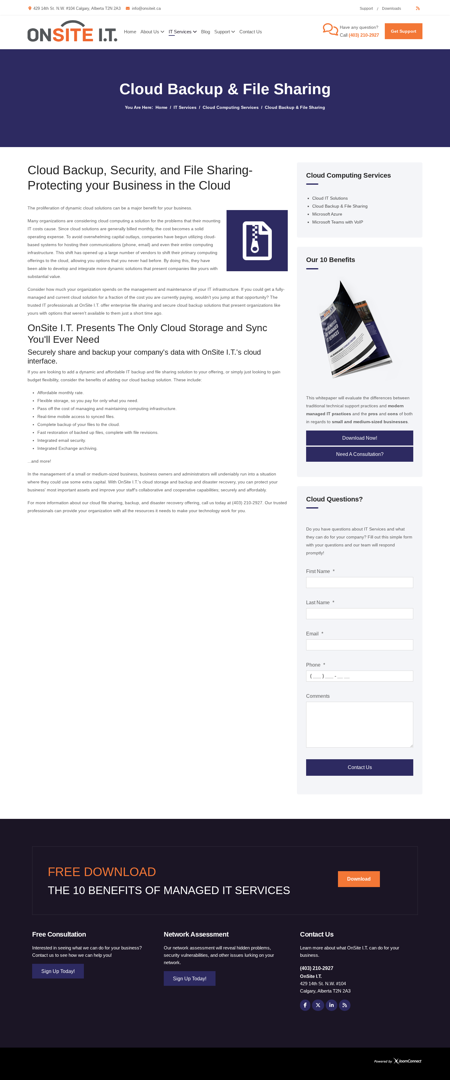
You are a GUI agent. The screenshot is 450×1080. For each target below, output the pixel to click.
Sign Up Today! (58, 971)
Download (359, 879)
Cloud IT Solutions (330, 198)
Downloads (391, 8)
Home (130, 31)
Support (366, 8)
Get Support (403, 31)
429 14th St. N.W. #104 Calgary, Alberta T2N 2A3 (77, 8)
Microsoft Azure (327, 214)
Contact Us (250, 31)
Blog (205, 31)
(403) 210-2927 (364, 35)
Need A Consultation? (360, 454)
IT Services (180, 31)
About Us (150, 31)
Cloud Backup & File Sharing (340, 206)
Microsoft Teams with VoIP (337, 222)
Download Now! (359, 438)
